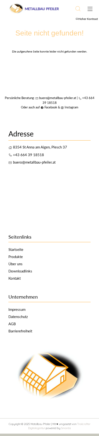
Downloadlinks (20, 271)
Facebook (49, 107)
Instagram (69, 107)
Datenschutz (18, 316)
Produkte (15, 256)
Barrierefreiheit (20, 331)
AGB (12, 324)
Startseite (15, 249)
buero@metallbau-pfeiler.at (57, 98)
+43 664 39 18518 (28, 155)
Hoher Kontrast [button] (88, 19)
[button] (78, 9)
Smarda (66, 428)
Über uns (15, 264)
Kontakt (14, 278)
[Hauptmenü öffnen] (90, 9)
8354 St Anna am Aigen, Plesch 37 (40, 147)
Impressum (16, 309)
